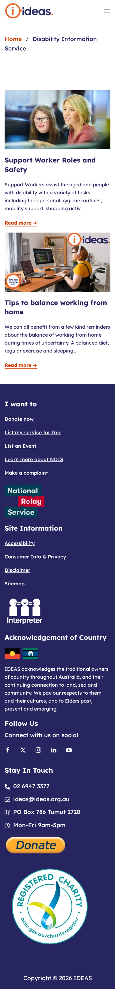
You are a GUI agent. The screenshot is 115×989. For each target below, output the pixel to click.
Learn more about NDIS (34, 459)
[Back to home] (29, 11)
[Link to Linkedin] (54, 749)
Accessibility (20, 543)
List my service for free (33, 432)
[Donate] (36, 844)
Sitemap (15, 583)
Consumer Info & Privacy (35, 557)
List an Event (20, 446)
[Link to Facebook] (8, 749)
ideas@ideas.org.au (41, 799)
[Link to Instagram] (38, 749)
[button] (107, 11)
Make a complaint (26, 473)
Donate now (19, 419)
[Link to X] (23, 749)
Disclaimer (17, 570)
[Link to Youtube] (69, 749)
